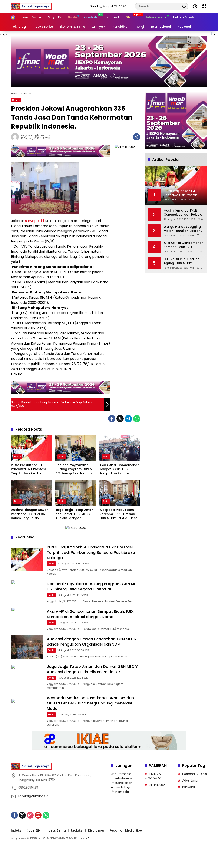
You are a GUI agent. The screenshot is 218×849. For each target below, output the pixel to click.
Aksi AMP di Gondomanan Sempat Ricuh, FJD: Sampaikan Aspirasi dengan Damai (119, 469)
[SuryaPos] (31, 6)
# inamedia (120, 792)
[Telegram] (128, 418)
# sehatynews (122, 778)
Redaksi (77, 830)
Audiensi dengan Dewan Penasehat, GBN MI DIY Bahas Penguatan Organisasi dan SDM (30, 514)
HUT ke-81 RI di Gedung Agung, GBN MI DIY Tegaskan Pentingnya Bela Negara (182, 261)
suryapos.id (34, 220)
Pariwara (188, 787)
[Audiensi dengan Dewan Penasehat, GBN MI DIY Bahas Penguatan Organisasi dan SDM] (31, 493)
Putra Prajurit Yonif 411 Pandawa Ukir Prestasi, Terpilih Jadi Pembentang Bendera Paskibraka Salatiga (31, 469)
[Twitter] (120, 418)
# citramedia (121, 774)
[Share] (136, 136)
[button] (184, 6)
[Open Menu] (204, 6)
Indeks (16, 830)
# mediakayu (121, 787)
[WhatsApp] (136, 418)
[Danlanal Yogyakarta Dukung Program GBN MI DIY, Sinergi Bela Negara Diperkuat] (75, 448)
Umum (16, 100)
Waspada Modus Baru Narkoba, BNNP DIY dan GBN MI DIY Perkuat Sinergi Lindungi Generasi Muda (119, 514)
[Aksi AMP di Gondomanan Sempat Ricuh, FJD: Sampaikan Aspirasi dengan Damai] (119, 448)
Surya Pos (27, 136)
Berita (17, 456)
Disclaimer (96, 830)
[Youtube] (38, 815)
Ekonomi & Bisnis (194, 774)
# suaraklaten (121, 783)
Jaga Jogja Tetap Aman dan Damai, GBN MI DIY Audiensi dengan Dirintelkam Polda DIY (74, 514)
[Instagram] (30, 815)
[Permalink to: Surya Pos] (16, 137)
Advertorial (190, 780)
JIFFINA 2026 (158, 785)
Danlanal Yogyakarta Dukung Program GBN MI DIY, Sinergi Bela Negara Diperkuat (74, 469)
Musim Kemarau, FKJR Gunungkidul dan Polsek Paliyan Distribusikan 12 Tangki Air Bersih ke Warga (182, 213)
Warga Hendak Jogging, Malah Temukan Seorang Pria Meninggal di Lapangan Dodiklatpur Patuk (183, 229)
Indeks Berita (56, 830)
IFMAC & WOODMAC (153, 776)
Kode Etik (33, 830)
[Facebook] (111, 418)
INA (87, 838)
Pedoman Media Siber (126, 830)
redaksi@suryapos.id (33, 796)
